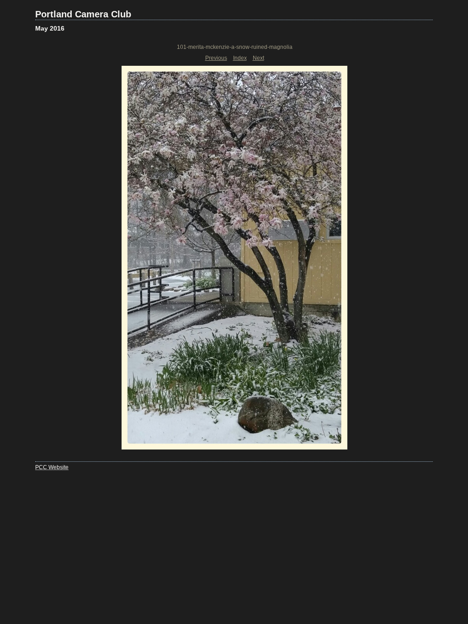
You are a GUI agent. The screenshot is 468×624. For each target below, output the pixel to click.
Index (240, 58)
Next (258, 58)
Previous (216, 58)
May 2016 (49, 28)
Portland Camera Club (83, 14)
